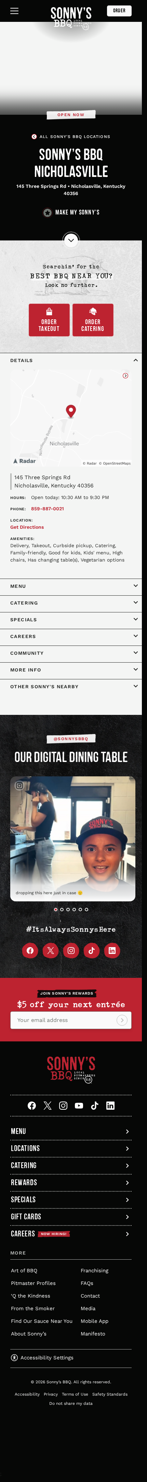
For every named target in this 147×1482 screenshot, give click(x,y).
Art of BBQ (24, 1266)
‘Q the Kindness (30, 1291)
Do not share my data (71, 1398)
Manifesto (93, 1329)
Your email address (42, 1015)
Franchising (94, 1266)
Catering (24, 1161)
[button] (55, 904)
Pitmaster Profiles (33, 1278)
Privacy (51, 1389)
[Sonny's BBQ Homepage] (71, 18)
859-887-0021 (47, 508)
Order (119, 11)
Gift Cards (26, 1213)
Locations (25, 1144)
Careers (39, 1229)
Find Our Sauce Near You (41, 1316)
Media (88, 1304)
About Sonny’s (28, 1329)
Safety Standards (110, 1389)
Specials (23, 1195)
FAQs (87, 1278)
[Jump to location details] (71, 240)
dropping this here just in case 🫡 (69, 887)
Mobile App (94, 1316)
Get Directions (27, 527)
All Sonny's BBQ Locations (75, 136)
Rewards (24, 1178)
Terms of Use (75, 1389)
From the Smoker (33, 1304)
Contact (90, 1291)
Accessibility (27, 1389)
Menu (18, 1127)
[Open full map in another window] (71, 418)
